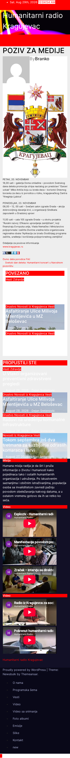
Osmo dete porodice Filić (17, 259)
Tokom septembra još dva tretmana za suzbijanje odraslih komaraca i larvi (34, 445)
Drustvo (11, 306)
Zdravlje (18, 279)
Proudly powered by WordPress (25, 670)
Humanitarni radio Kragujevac (23, 660)
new (15, 747)
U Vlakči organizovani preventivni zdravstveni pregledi (30, 289)
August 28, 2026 (17, 390)
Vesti (9, 279)
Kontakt (18, 740)
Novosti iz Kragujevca (32, 306)
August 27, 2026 (17, 456)
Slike (16, 733)
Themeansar (29, 674)
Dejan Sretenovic (19, 301)
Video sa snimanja (25, 711)
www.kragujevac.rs (13, 246)
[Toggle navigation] (37, 40)
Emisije (17, 726)
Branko (42, 58)
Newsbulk (9, 674)
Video (17, 704)
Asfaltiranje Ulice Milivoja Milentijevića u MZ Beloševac (31, 316)
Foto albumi (21, 718)
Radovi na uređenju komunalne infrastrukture (31, 340)
